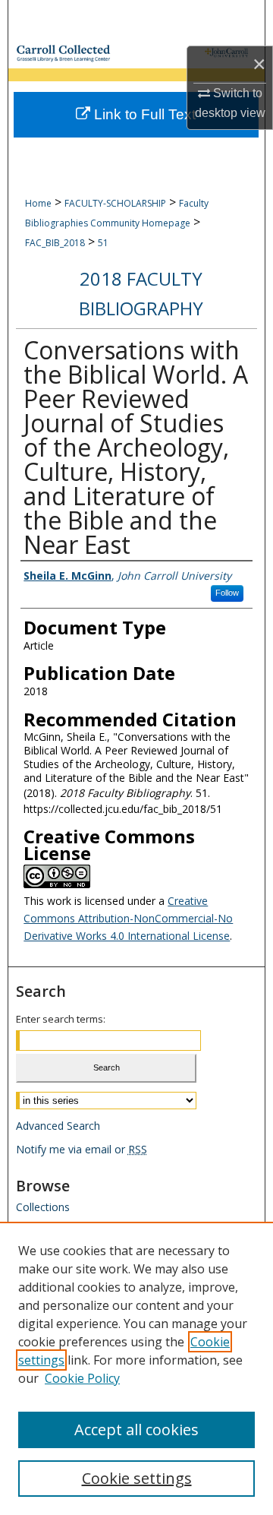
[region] (136, 1368)
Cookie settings (137, 1478)
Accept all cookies (136, 1429)
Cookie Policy (82, 1378)
